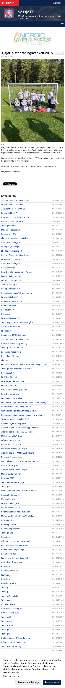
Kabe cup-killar (7, 520)
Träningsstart (7, 486)
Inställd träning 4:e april (11, 276)
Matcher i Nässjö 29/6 (10, 230)
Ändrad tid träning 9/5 (10, 263)
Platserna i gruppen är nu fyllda (14, 238)
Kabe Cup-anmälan (9, 571)
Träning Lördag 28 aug (11, 646)
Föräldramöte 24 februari (12, 204)
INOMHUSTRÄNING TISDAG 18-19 (16, 406)
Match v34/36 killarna (10, 507)
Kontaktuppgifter (8, 583)
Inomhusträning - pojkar (11, 398)
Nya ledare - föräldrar (10, 356)
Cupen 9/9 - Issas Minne (11, 301)
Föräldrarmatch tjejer (10, 503)
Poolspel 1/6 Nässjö (10, 247)
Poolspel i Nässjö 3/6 (10, 318)
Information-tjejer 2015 (11, 440)
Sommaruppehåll (8, 305)
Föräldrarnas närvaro (10, 394)
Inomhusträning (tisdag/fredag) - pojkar (18, 411)
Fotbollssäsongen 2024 (11, 280)
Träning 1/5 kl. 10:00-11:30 (12, 348)
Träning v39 (6, 617)
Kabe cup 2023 (7, 478)
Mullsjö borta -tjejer (9, 465)
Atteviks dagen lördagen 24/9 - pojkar (17, 432)
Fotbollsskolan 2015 (10, 613)
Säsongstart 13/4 (8, 373)
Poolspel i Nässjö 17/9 (11, 289)
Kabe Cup (5, 537)
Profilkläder (6, 575)
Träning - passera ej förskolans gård (17, 322)
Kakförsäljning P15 (9, 268)
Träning (4, 587)
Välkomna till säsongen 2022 (13, 608)
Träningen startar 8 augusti (12, 482)
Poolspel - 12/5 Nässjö (11, 259)
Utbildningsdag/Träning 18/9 (13, 642)
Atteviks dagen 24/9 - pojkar (13, 423)
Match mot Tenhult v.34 (11, 474)
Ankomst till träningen (10, 327)
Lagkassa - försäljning (11, 352)
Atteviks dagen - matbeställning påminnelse (20, 428)
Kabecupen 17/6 (8, 310)
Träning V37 (6, 629)
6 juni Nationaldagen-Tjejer (12, 550)
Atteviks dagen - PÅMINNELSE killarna (17, 453)
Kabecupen (6, 314)
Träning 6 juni (7, 533)
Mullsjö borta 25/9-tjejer (11, 436)
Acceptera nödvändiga (28, 682)
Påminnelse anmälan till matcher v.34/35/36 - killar (22, 491)
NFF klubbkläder (8, 604)
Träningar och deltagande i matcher (16, 369)
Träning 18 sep (7, 625)
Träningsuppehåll (8, 226)
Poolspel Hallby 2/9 (9, 297)
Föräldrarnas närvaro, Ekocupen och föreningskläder (24, 364)
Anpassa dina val (11, 676)
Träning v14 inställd (9, 596)
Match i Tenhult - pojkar (11, 444)
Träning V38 (6, 621)
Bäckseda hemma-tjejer (11, 457)
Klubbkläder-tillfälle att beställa (14, 545)
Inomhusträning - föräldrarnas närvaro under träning (23, 402)
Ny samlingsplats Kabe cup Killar (15, 512)
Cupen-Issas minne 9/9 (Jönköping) (16, 293)
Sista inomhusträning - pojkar (14, 390)
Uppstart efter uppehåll (11, 495)
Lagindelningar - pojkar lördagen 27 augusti (20, 461)
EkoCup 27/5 (6, 331)
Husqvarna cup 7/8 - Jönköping (15, 217)
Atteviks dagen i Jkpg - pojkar (14, 470)
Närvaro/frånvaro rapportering (14, 343)
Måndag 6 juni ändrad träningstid (15, 541)
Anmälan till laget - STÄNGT (13, 209)
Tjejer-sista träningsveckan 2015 (27, 53)
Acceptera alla (52, 682)
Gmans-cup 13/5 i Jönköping (14, 335)
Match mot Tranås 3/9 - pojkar (14, 449)
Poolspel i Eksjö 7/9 (9, 213)
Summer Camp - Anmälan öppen (15, 200)
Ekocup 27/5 (6, 360)
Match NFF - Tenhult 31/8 (12, 221)
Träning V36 (6, 634)
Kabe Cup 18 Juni (8, 554)
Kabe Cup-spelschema (11, 528)
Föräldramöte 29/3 (9, 377)
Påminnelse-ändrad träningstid (14, 558)
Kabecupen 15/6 (8, 234)
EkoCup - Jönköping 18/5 (12, 251)
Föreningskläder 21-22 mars (13, 381)
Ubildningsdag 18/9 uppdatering (15, 638)
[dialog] (32, 671)
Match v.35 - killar (8, 499)
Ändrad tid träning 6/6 (10, 242)
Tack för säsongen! (9, 284)
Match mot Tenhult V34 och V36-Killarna (18, 516)
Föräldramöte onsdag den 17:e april (16, 272)
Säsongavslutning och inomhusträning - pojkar (21, 415)
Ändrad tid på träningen (11, 562)
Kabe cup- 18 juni (8, 524)
